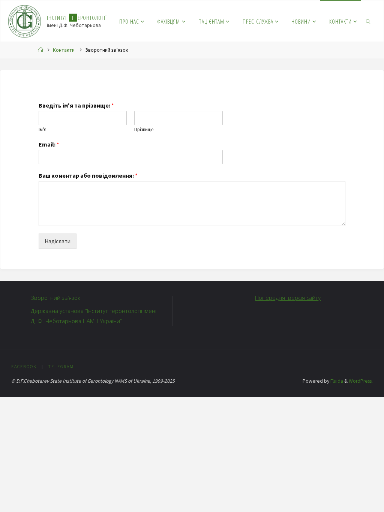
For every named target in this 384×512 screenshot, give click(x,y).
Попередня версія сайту (288, 297)
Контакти (64, 50)
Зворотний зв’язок (55, 297)
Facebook (24, 366)
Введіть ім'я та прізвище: (76, 105)
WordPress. (361, 381)
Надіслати (57, 241)
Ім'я (42, 130)
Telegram (61, 366)
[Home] (41, 50)
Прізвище (143, 130)
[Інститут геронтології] (24, 20)
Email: (49, 144)
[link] (368, 21)
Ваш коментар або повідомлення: (88, 175)
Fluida (336, 381)
